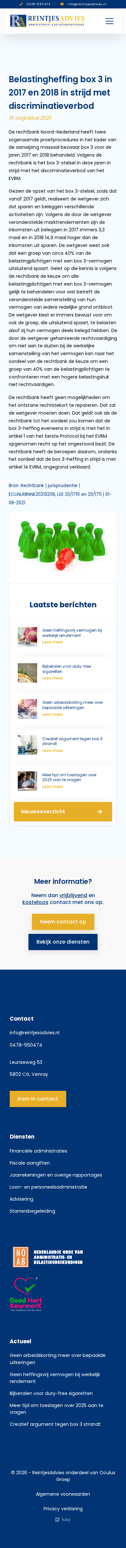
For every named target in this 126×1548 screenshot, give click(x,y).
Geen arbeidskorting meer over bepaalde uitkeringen (58, 1358)
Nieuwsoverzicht (43, 811)
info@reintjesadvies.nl (34, 1032)
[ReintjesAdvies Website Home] (48, 21)
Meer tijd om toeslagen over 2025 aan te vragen (56, 1408)
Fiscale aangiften (30, 1163)
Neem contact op (63, 921)
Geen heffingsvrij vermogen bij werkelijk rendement (55, 1378)
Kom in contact (38, 1099)
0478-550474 (26, 1045)
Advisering (21, 1199)
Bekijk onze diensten (63, 942)
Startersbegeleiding (32, 1211)
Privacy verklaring (63, 1508)
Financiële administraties (38, 1151)
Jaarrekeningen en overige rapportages (56, 1175)
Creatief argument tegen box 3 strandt (55, 1424)
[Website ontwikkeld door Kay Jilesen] (63, 1519)
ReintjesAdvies (48, 1472)
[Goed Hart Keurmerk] (63, 1294)
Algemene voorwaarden (63, 1494)
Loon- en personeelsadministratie (48, 1187)
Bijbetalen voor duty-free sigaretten (51, 1393)
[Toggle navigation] (109, 21)
